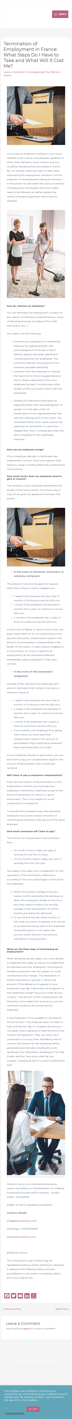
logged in (27, 1328)
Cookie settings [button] (14, 1413)
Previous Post (11, 1309)
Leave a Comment (14, 72)
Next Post (62, 1309)
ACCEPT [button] (33, 1409)
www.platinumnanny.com (21, 1236)
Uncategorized (35, 72)
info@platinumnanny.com (22, 1220)
